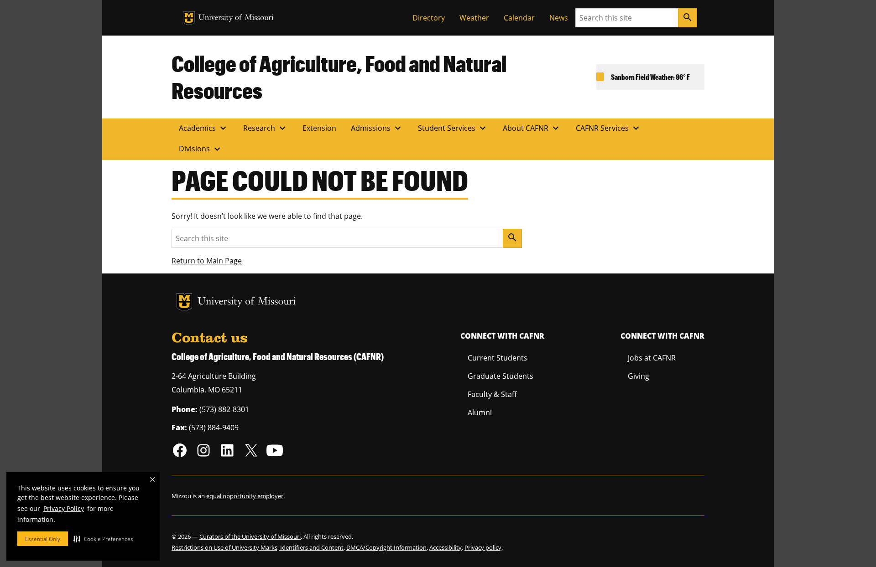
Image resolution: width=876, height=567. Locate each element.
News (558, 18)
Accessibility (445, 547)
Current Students (497, 358)
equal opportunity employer (244, 496)
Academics (204, 128)
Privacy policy (482, 547)
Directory (428, 18)
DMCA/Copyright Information (386, 547)
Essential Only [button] (42, 539)
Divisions (201, 149)
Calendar (519, 18)
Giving (638, 376)
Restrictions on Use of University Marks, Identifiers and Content (258, 547)
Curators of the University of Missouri (250, 536)
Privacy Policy (63, 508)
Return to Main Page (207, 261)
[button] (103, 538)
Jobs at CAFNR (652, 358)
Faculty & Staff (492, 394)
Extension (319, 128)
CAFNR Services (608, 128)
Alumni (480, 412)
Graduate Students (500, 376)
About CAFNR (532, 128)
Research (265, 128)
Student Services (453, 128)
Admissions (377, 128)
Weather (474, 18)
